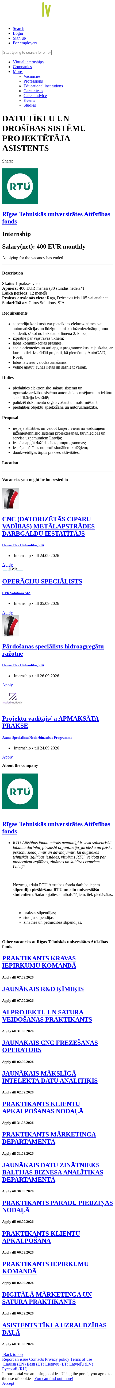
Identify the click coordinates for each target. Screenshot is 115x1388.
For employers (25, 43)
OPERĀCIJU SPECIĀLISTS (42, 581)
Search (18, 28)
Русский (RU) (14, 1369)
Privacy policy (57, 1359)
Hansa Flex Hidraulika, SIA (23, 545)
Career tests (33, 90)
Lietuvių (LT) (56, 1364)
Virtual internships (28, 62)
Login (18, 33)
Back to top (12, 1354)
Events (29, 100)
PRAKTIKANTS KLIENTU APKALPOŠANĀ (41, 1237)
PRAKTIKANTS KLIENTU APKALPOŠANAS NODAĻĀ (42, 1107)
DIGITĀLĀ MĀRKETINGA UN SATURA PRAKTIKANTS (47, 1298)
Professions (33, 81)
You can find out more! (53, 1378)
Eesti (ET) (35, 1364)
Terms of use (81, 1359)
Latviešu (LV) (81, 1364)
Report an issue (15, 1359)
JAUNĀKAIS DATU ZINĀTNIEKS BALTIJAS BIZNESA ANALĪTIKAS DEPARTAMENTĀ (52, 1172)
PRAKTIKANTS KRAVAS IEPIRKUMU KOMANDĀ (39, 962)
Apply (7, 564)
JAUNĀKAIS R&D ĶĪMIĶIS (43, 988)
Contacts (36, 1359)
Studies (30, 105)
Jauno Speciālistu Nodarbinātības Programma (37, 738)
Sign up (19, 38)
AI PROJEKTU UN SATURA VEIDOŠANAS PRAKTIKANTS (47, 1016)
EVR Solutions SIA (16, 593)
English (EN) (14, 1364)
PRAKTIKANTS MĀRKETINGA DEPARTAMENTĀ (49, 1138)
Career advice (35, 95)
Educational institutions (43, 86)
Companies (22, 66)
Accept (8, 1383)
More (18, 71)
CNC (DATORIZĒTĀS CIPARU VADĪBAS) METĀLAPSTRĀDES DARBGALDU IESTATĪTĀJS (48, 526)
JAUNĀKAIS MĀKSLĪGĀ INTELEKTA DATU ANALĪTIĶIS (50, 1077)
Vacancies (32, 76)
